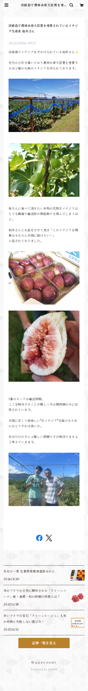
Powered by (39, 669)
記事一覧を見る (44, 643)
